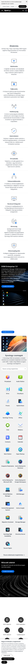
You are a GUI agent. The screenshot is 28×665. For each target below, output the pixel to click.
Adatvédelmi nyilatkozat (6, 651)
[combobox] (9, 6)
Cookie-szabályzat (18, 651)
